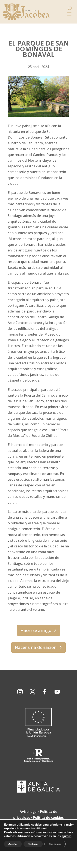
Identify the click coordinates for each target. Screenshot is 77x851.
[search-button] (70, 8)
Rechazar (33, 844)
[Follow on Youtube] (57, 692)
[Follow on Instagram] (20, 692)
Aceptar (13, 844)
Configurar (55, 844)
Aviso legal (28, 811)
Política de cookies (48, 817)
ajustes (66, 836)
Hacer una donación (36, 647)
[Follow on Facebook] (44, 692)
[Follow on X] (32, 692)
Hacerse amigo (35, 630)
